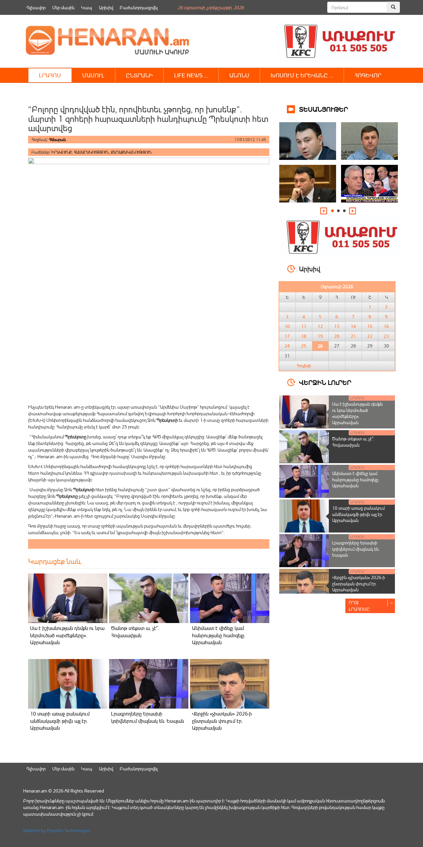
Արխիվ (106, 7)
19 (320, 336)
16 (386, 326)
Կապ (86, 7)
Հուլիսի (303, 365)
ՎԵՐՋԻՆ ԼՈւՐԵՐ (325, 382)
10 (287, 326)
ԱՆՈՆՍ (239, 75)
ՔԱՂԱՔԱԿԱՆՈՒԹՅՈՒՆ (131, 152)
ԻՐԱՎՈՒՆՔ (62, 152)
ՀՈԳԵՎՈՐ (368, 75)
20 (336, 336)
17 (287, 336)
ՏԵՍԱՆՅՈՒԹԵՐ (323, 109)
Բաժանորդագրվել (139, 7)
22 (369, 336)
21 (353, 336)
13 (336, 326)
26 (320, 346)
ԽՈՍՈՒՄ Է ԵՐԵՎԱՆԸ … (302, 75)
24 (287, 346)
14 (353, 326)
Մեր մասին (63, 7)
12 (320, 326)
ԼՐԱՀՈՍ (50, 75)
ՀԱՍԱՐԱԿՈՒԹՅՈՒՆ (91, 152)
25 (303, 346)
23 (386, 336)
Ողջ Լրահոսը (359, 606)
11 (303, 326)
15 (369, 326)
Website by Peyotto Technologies (57, 830)
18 (303, 336)
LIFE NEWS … (191, 75)
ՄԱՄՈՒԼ (93, 75)
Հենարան (57, 139)
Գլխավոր (36, 7)
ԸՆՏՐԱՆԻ (139, 75)
